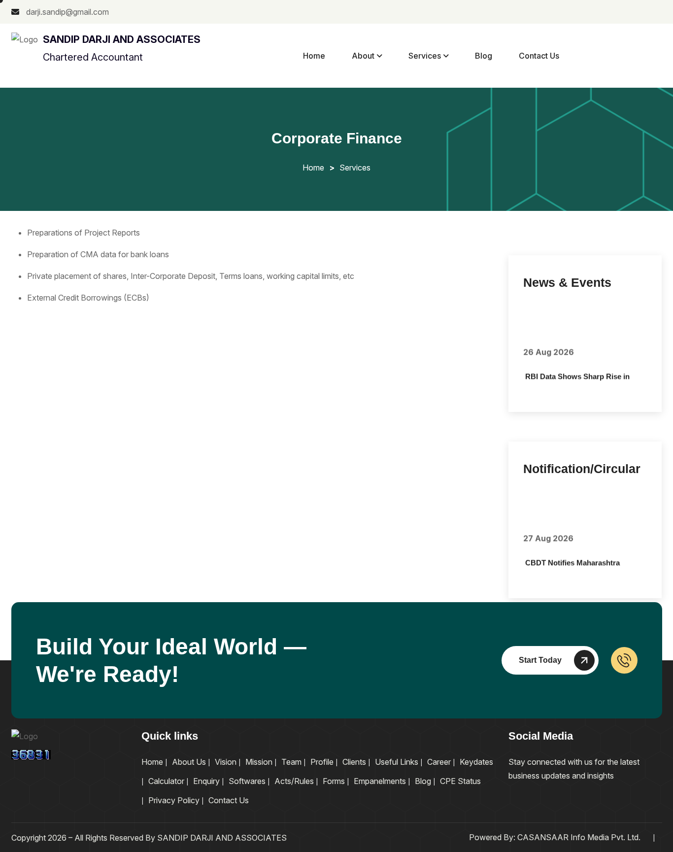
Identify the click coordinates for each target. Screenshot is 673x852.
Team (291, 762)
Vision (225, 762)
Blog (483, 56)
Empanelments (380, 781)
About (363, 56)
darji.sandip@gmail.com (66, 12)
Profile (322, 762)
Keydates (476, 762)
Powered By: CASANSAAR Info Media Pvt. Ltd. (554, 837)
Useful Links (396, 762)
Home (314, 56)
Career (439, 762)
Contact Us (539, 56)
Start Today (540, 660)
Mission (258, 762)
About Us (189, 762)
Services (424, 56)
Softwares (247, 781)
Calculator (166, 781)
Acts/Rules (294, 781)
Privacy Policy (174, 800)
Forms (334, 781)
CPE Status (460, 781)
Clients (354, 762)
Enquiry (206, 781)
